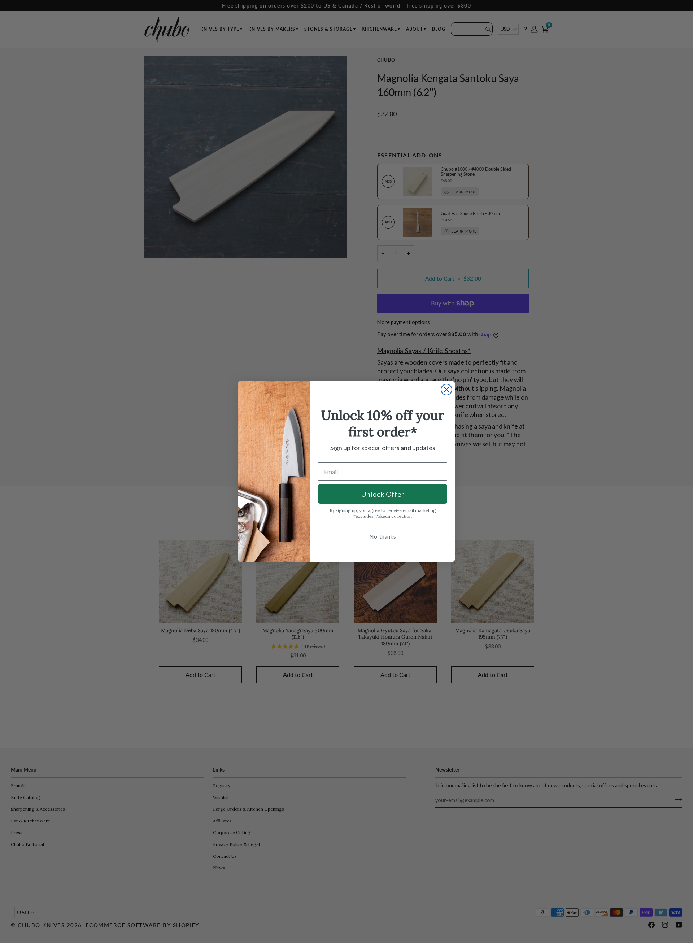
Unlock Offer (382, 494)
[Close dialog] (446, 389)
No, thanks (382, 536)
